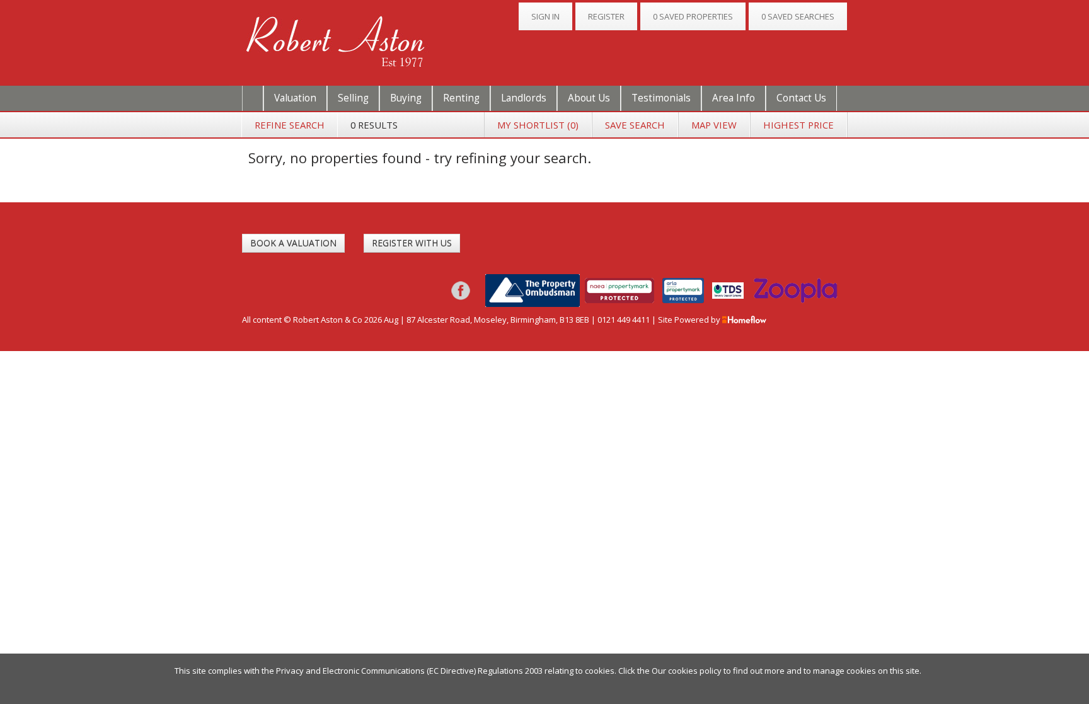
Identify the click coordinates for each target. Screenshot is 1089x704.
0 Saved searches (797, 16)
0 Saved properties (693, 16)
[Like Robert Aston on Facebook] (460, 289)
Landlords (523, 98)
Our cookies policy (687, 670)
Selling (353, 98)
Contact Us (801, 98)
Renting (461, 98)
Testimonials (661, 98)
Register (606, 16)
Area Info (733, 98)
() (538, 124)
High (798, 124)
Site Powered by (690, 319)
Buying (406, 98)
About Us (589, 98)
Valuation (295, 98)
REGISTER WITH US (412, 243)
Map (714, 124)
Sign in (545, 16)
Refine (290, 124)
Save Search (635, 124)
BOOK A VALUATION (293, 243)
